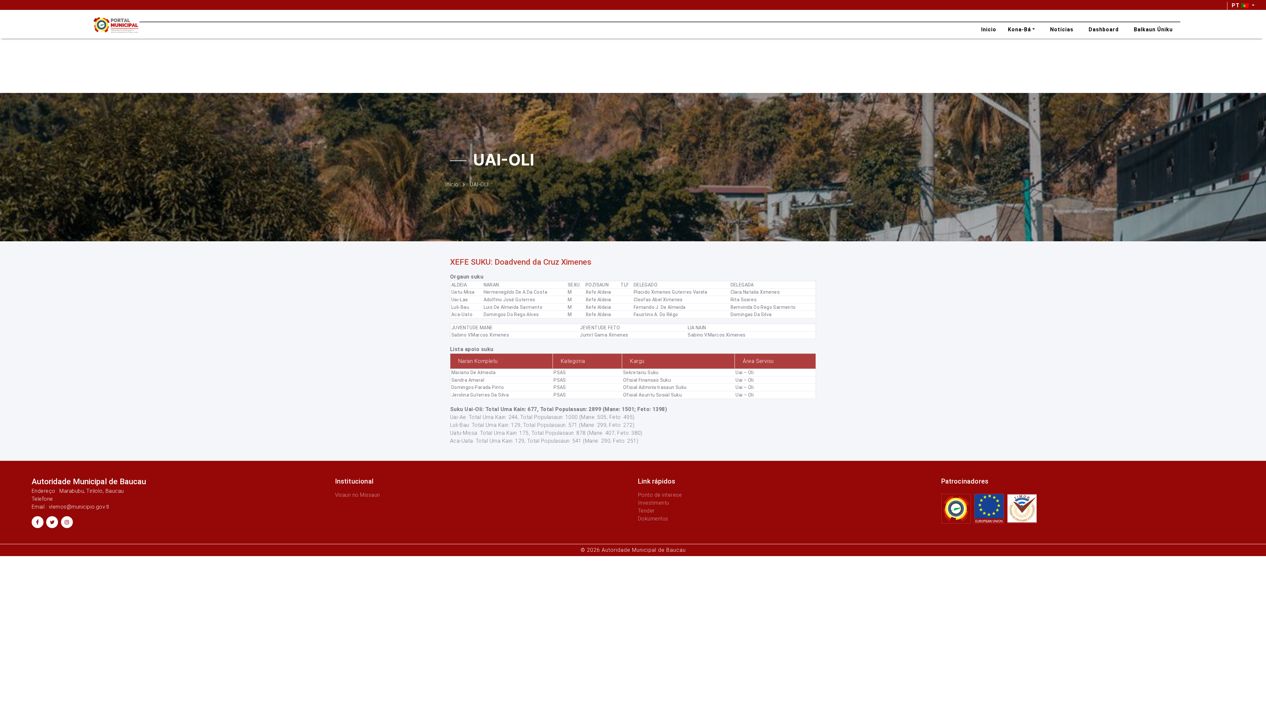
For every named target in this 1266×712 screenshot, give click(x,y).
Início (452, 184)
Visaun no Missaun (357, 495)
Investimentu (653, 503)
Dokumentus (653, 519)
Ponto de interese (660, 495)
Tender (646, 511)
